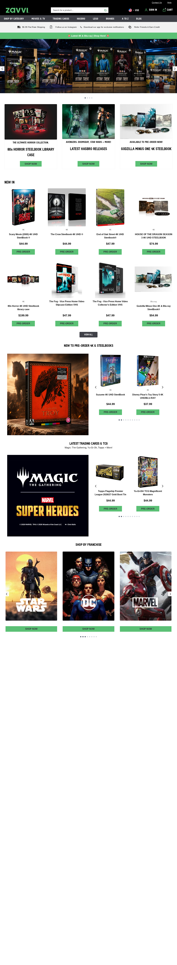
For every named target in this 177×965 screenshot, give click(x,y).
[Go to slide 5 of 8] (89, 636)
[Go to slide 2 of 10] (121, 420)
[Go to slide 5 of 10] (128, 420)
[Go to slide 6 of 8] (91, 636)
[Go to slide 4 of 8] (87, 636)
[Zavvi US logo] (17, 10)
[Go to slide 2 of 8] (83, 636)
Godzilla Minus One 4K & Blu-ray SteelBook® (154, 308)
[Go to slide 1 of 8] (80, 636)
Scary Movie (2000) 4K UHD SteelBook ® (23, 236)
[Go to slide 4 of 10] (125, 420)
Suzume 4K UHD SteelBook (110, 394)
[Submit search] (105, 10)
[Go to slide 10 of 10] (139, 420)
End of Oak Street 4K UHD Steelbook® (110, 236)
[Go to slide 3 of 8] (85, 636)
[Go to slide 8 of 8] (96, 636)
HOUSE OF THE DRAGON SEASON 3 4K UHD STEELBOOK (153, 236)
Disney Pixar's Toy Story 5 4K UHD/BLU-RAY (147, 396)
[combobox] (79, 10)
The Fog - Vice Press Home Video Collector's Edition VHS (110, 303)
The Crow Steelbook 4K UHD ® (67, 234)
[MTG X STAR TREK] (88, 66)
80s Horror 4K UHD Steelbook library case (23, 308)
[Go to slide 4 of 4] (91, 97)
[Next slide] (175, 68)
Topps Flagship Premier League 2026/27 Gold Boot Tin (110, 493)
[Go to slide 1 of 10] (119, 420)
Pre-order (23, 252)
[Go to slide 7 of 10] (132, 420)
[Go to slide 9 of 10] (136, 420)
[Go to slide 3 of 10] (123, 420)
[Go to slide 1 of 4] (85, 97)
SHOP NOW (31, 164)
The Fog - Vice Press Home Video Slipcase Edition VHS (66, 303)
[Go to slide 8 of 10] (134, 420)
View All (88, 334)
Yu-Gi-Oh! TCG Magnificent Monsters (148, 493)
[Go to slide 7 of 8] (94, 636)
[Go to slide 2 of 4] (87, 97)
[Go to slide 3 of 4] (89, 97)
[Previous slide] (2, 68)
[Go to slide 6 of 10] (130, 420)
